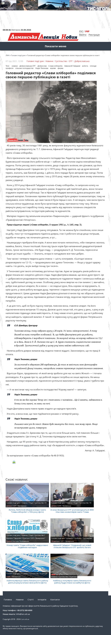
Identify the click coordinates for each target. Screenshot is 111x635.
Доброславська (81, 61)
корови (53, 68)
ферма (60, 68)
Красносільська (12, 541)
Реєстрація (94, 34)
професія (9, 68)
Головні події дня (35, 61)
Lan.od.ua (25, 619)
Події (31, 503)
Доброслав (42, 66)
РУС (81, 31)
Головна (8, 599)
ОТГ (71, 61)
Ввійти (82, 34)
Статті (31, 599)
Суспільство (61, 61)
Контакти (55, 599)
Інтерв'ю (69, 538)
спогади (93, 66)
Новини (49, 61)
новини (15, 66)
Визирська (22, 506)
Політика (77, 538)
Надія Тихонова (41, 68)
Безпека (9, 538)
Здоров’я (17, 538)
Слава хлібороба (55, 66)
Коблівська (24, 541)
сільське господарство (24, 68)
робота (85, 66)
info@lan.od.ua (23, 614)
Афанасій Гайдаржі (72, 66)
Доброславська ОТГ (28, 66)
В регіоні (26, 538)
